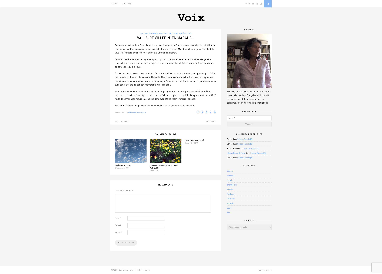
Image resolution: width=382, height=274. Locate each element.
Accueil (114, 4)
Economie (153, 33)
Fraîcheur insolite (123, 165)
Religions (231, 198)
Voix (189, 33)
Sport (229, 208)
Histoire (163, 33)
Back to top (264, 270)
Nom (118, 218)
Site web (119, 232)
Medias (230, 189)
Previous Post (122, 121)
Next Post (210, 121)
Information (232, 185)
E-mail (118, 225)
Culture (144, 33)
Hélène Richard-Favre (136, 112)
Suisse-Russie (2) (244, 139)
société (183, 33)
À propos (127, 4)
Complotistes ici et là (194, 140)
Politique (173, 33)
